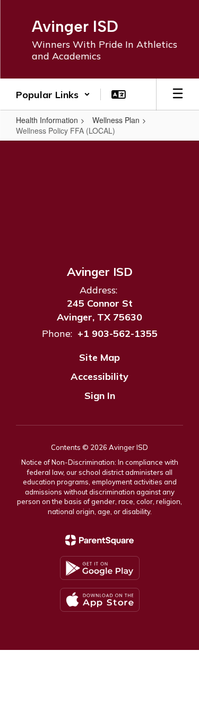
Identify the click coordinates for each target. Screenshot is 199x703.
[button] (53, 94)
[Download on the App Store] (100, 600)
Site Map (99, 357)
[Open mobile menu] (178, 94)
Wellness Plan (116, 120)
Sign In (99, 395)
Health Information (47, 120)
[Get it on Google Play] (100, 568)
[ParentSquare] (99, 540)
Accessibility (99, 376)
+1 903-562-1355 (117, 333)
